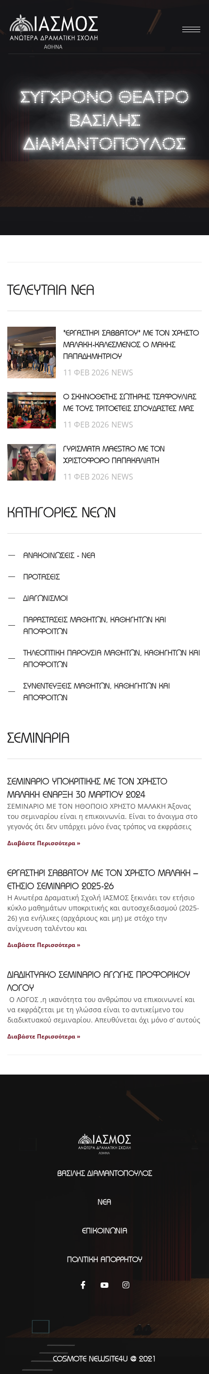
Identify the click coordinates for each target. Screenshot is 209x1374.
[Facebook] (83, 1284)
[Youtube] (104, 1284)
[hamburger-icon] (189, 29)
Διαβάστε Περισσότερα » (43, 843)
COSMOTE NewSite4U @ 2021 (105, 1358)
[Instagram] (126, 1284)
